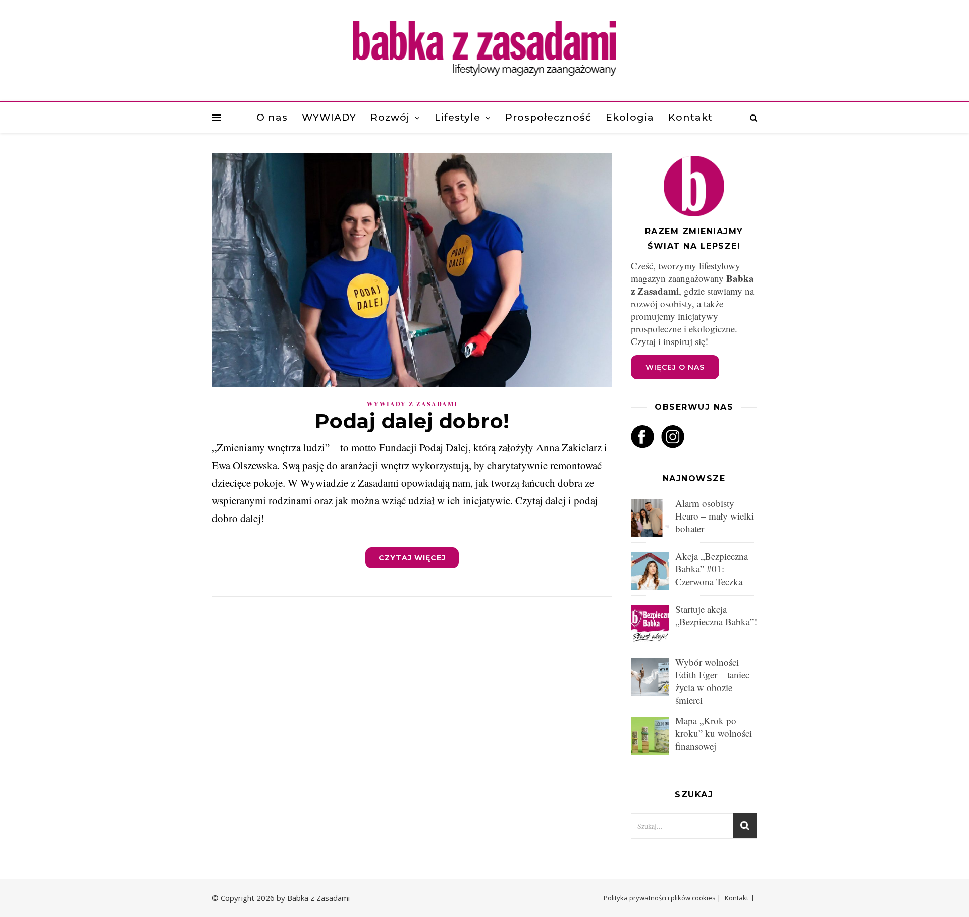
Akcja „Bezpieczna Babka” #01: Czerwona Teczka (711, 569)
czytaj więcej (412, 557)
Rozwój (390, 117)
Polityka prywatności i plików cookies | (662, 897)
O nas (272, 117)
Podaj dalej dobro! (412, 421)
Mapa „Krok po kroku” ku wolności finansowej (713, 733)
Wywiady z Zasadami (412, 403)
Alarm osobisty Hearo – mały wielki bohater (714, 516)
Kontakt (690, 117)
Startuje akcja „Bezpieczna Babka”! (716, 615)
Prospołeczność (548, 117)
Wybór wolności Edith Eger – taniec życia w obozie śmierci (712, 681)
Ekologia (630, 117)
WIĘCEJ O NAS (675, 367)
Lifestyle (457, 117)
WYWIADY (329, 117)
